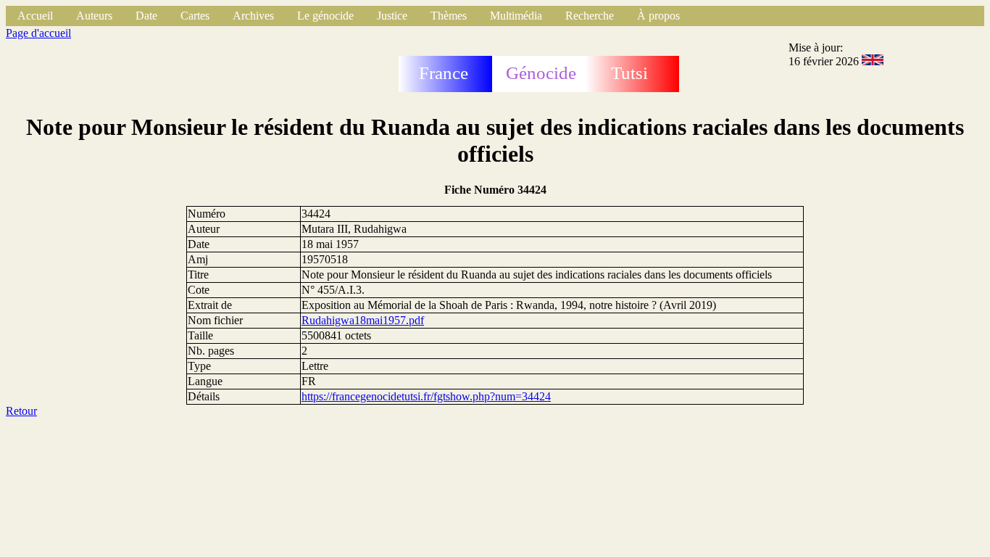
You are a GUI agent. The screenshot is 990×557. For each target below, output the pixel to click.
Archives (253, 15)
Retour (21, 411)
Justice (392, 15)
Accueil (35, 15)
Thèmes (448, 15)
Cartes (194, 15)
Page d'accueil (38, 33)
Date (146, 15)
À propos (658, 15)
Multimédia (516, 15)
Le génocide (325, 15)
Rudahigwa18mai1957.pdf (362, 320)
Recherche (589, 15)
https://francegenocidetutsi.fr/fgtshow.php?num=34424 (426, 396)
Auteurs (94, 15)
